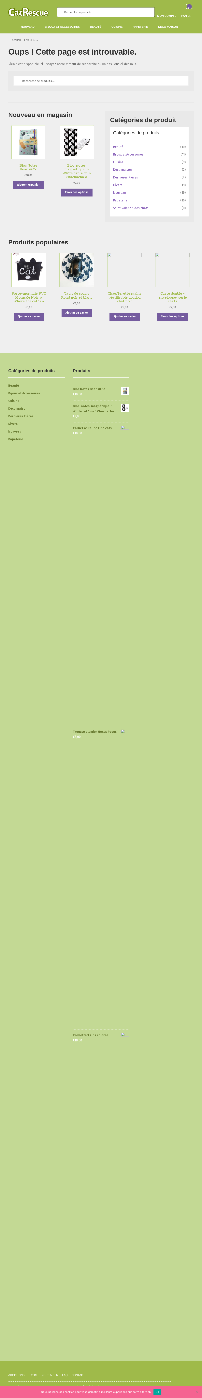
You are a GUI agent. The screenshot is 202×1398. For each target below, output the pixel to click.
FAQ (65, 1375)
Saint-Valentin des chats (131, 208)
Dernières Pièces (125, 177)
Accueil (16, 40)
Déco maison (168, 26)
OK (157, 1391)
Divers (117, 185)
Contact (78, 1375)
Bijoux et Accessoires (62, 26)
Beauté (95, 26)
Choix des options (77, 192)
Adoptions (16, 1375)
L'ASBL (32, 1375)
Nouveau (28, 26)
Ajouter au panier (28, 184)
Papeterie (140, 26)
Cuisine (117, 26)
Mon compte (166, 15)
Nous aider (49, 1375)
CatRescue (33, 1358)
